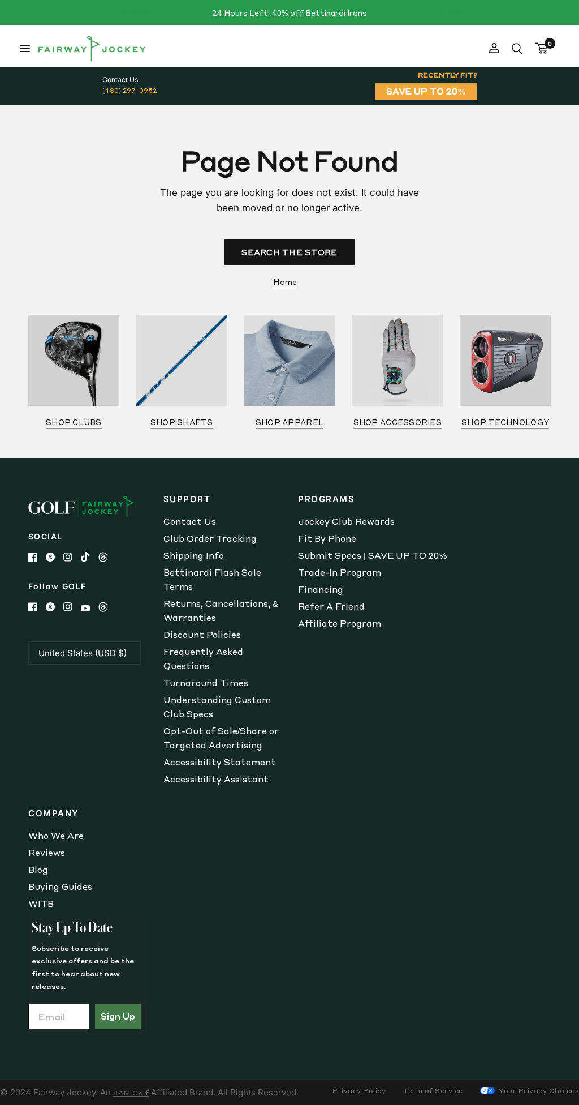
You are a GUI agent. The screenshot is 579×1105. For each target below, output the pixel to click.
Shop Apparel (289, 422)
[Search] (517, 48)
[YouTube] (89, 608)
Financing (320, 589)
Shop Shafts (181, 422)
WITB (41, 903)
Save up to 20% (426, 91)
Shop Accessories (397, 422)
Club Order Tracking (210, 538)
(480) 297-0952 (129, 90)
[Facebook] (37, 557)
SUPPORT (187, 499)
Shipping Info (193, 555)
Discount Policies (202, 634)
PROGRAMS (326, 499)
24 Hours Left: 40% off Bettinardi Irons (289, 13)
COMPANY (53, 813)
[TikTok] (89, 557)
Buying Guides (60, 886)
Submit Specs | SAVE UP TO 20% (372, 555)
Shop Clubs (74, 422)
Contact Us (189, 521)
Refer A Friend (331, 606)
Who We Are (56, 835)
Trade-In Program (339, 572)
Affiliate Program (339, 623)
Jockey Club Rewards (346, 521)
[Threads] (107, 557)
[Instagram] (72, 557)
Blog (38, 869)
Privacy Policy (359, 1090)
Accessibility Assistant (216, 779)
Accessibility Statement (219, 762)
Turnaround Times (205, 682)
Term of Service (433, 1090)
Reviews (46, 852)
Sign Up (118, 1016)
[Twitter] (54, 557)
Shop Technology (505, 422)
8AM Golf (131, 1093)
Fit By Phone (327, 538)
